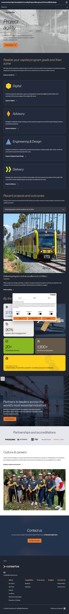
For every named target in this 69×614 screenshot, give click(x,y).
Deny (20, 318)
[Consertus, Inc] (9, 12)
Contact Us (61, 580)
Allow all (48, 318)
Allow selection (35, 318)
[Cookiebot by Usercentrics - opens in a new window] (51, 295)
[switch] (29, 314)
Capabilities (29, 580)
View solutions (9, 45)
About (11, 580)
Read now (4, 7)
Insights (51, 580)
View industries (9, 419)
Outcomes (41, 580)
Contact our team (34, 540)
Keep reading (7, 289)
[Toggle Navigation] (64, 12)
